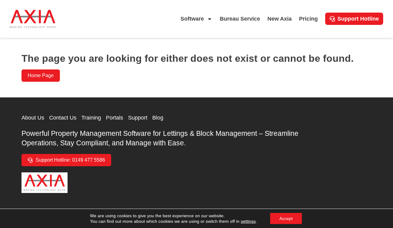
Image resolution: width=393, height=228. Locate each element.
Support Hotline (358, 19)
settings (248, 221)
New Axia (279, 19)
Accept (286, 218)
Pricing (308, 19)
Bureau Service (240, 19)
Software (192, 19)
